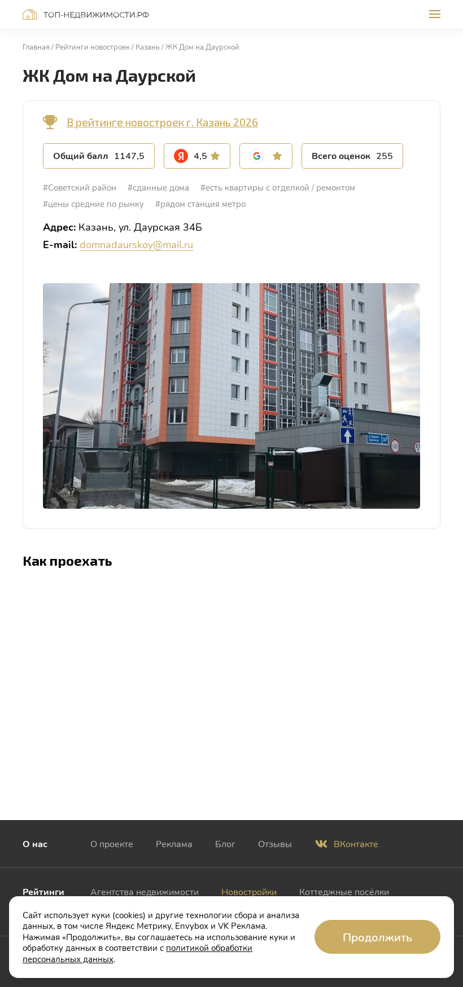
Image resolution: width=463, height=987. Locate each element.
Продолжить (377, 937)
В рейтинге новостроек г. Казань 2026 (162, 122)
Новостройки (249, 891)
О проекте (111, 843)
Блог (225, 843)
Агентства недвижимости (144, 891)
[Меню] (434, 14)
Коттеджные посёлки (344, 891)
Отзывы (275, 843)
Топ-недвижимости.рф (86, 14)
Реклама (174, 843)
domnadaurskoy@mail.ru (136, 244)
